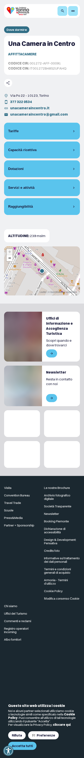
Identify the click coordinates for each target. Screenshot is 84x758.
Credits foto (52, 551)
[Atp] (22, 423)
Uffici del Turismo (15, 613)
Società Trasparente (57, 506)
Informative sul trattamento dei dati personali (62, 560)
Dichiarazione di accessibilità (54, 530)
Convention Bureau (17, 495)
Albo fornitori (12, 639)
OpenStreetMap (57, 292)
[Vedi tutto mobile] (51, 353)
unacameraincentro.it (30, 108)
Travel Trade (12, 503)
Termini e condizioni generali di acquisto (57, 570)
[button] (42, 271)
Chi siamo (10, 606)
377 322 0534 (21, 102)
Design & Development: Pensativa (60, 541)
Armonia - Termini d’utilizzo (56, 581)
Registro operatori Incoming (16, 630)
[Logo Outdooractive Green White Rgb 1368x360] (62, 454)
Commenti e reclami (17, 621)
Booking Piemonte (56, 521)
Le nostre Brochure (57, 488)
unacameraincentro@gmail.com (39, 114)
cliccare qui (62, 725)
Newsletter (51, 514)
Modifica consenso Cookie (61, 598)
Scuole (8, 510)
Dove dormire (17, 29)
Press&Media (13, 518)
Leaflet (43, 292)
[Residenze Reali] (22, 454)
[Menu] (73, 11)
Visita (7, 488)
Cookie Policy (53, 591)
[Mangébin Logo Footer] (62, 423)
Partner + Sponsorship (19, 525)
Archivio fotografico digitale (57, 497)
